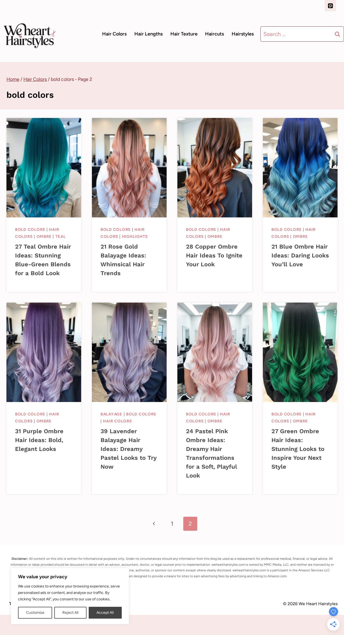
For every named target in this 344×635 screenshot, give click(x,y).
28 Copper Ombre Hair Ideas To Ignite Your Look (214, 255)
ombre (44, 236)
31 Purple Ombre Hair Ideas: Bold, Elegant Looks (39, 440)
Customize (35, 612)
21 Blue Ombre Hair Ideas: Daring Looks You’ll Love (300, 255)
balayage (111, 414)
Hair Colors (114, 34)
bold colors (30, 229)
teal (60, 236)
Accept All (105, 612)
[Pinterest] (330, 5)
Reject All (70, 612)
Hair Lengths (148, 34)
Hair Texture (184, 34)
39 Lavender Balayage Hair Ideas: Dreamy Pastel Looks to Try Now (128, 449)
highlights (135, 236)
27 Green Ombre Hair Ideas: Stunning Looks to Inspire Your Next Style (297, 449)
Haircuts (214, 34)
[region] (70, 596)
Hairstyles (243, 34)
